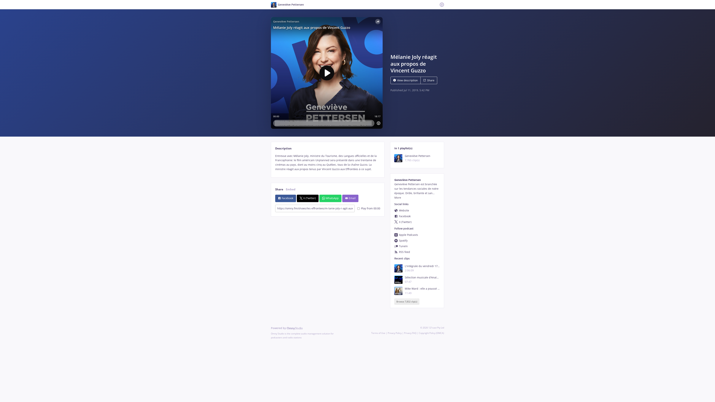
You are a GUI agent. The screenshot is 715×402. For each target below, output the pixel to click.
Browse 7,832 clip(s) (406, 301)
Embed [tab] (290, 189)
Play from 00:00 (370, 208)
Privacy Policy (395, 333)
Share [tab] (279, 189)
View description (407, 80)
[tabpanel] (327, 162)
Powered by (279, 328)
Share (430, 80)
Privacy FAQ (410, 333)
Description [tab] (283, 148)
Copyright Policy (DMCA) (431, 333)
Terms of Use (378, 333)
